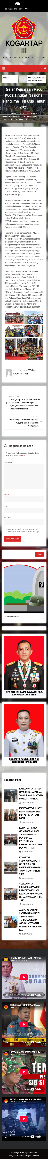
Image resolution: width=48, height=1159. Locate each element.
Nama (6, 494)
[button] (45, 68)
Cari (39, 554)
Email (6, 506)
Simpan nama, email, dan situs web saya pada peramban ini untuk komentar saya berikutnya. (23, 530)
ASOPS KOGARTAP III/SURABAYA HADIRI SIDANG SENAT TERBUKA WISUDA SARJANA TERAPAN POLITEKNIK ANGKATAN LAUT (31, 920)
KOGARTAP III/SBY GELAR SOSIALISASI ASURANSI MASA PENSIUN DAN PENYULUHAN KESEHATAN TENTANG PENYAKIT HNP (30, 838)
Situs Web (7, 518)
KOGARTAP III (24, 47)
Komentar (8, 463)
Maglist (12, 1155)
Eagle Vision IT (32, 1155)
